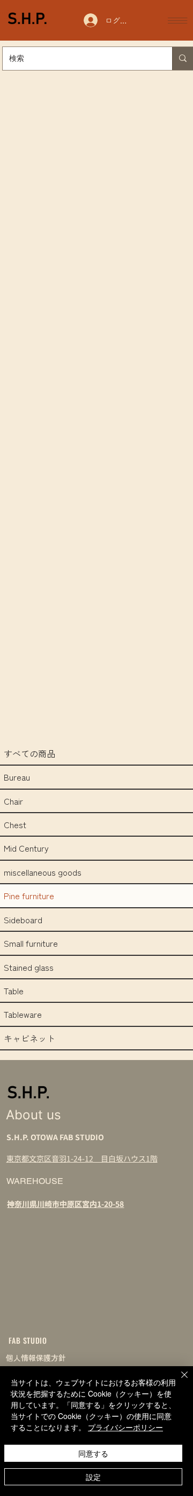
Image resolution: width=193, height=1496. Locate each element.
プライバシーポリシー (125, 1427)
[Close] (178, 1381)
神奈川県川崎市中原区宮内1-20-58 (65, 1203)
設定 (93, 1476)
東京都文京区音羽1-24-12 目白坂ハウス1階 (82, 1158)
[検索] (182, 58)
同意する (93, 1453)
